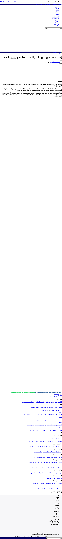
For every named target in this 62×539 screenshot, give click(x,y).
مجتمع (57, 15)
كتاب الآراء (56, 24)
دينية (57, 507)
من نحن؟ (56, 534)
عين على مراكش (54, 521)
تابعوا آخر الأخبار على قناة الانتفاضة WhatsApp (23, 392)
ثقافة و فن (56, 20)
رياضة (57, 513)
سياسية (57, 12)
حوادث (57, 508)
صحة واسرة (56, 22)
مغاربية (57, 25)
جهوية (57, 8)
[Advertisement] (31, 40)
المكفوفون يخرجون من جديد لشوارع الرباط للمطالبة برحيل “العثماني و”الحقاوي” (42, 402)
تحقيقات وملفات (54, 524)
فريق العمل (50, 534)
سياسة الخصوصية (37, 534)
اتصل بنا (44, 534)
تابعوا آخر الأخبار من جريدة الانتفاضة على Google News (48, 392)
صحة (57, 514)
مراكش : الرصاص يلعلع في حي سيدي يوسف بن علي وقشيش (46, 407)
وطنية (57, 10)
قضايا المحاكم (55, 18)
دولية (57, 11)
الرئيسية (57, 7)
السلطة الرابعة (55, 17)
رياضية (57, 21)
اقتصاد (57, 14)
